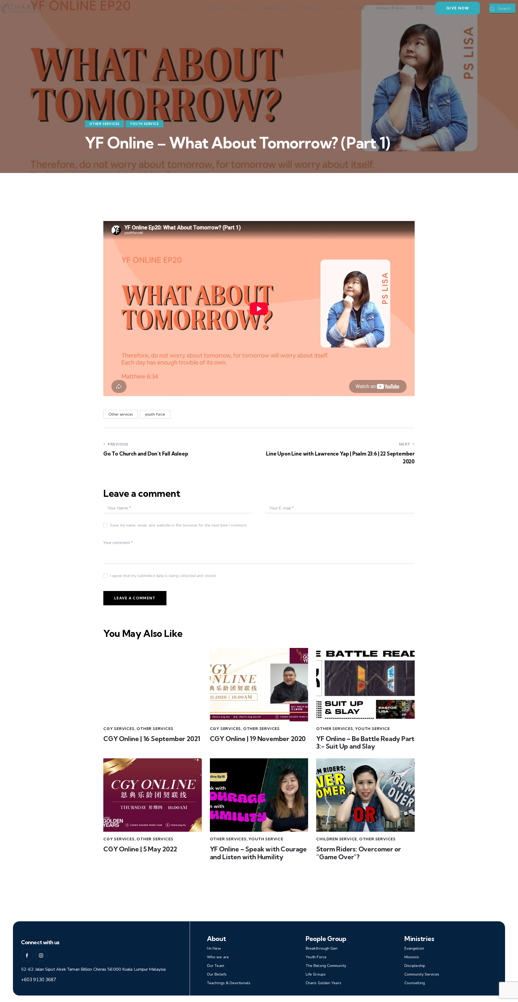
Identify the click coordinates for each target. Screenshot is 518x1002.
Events (359, 8)
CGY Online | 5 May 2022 (140, 849)
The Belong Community (326, 965)
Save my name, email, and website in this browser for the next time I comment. (178, 525)
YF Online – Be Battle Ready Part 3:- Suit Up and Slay (365, 742)
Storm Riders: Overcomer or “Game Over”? (358, 853)
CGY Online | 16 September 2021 (151, 739)
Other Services (104, 124)
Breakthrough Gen (322, 948)
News (337, 8)
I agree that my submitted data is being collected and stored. (163, 575)
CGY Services (119, 728)
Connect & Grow (390, 8)
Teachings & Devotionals (228, 983)
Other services (120, 414)
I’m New (214, 948)
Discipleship (414, 965)
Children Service (336, 839)
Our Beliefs (217, 974)
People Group (272, 8)
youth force (155, 414)
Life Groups (316, 974)
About (239, 8)
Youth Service (144, 124)
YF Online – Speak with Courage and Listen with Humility (258, 853)
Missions (411, 957)
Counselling (414, 983)
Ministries (308, 8)
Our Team (215, 965)
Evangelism (414, 948)
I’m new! (216, 8)
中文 (419, 8)
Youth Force (316, 957)
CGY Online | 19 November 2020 (258, 739)
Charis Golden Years (323, 983)
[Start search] (492, 9)
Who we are (218, 957)
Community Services (421, 974)
